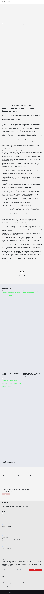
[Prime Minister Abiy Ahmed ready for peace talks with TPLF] (7, 529)
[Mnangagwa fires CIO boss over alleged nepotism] (11, 330)
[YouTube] (7, 502)
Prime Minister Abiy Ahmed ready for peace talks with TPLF (24, 528)
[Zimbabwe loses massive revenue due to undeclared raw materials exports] (32, 330)
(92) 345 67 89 (29, 583)
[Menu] (41, 1)
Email (18, 475)
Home (17, 506)
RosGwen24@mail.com (10, 586)
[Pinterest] (27, 266)
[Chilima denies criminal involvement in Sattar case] (7, 540)
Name (4, 475)
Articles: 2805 (22, 278)
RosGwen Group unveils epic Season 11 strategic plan (23, 550)
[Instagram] (5, 502)
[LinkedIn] (37, 266)
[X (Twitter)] (17, 266)
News (19, 119)
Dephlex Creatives (32, 592)
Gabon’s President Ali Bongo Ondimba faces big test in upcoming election (26, 517)
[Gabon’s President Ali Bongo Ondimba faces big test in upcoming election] (7, 518)
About (3, 506)
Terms (27, 506)
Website (31, 475)
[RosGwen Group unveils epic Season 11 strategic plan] (7, 551)
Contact (7, 506)
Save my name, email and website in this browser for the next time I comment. (17, 489)
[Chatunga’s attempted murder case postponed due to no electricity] (11, 418)
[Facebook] (7, 266)
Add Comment (6, 479)
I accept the (8, 491)
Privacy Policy (10, 491)
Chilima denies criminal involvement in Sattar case (22, 539)
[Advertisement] (22, 12)
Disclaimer (12, 506)
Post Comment (6, 494)
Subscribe (35, 569)
